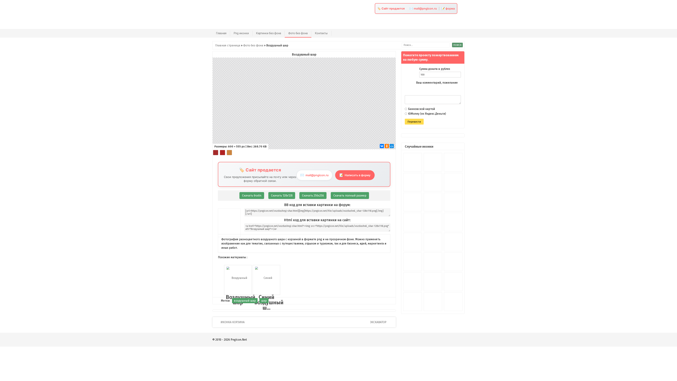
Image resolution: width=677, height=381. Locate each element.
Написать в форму (354, 175)
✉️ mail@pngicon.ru (423, 8)
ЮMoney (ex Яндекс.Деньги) (427, 113)
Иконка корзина (232, 322)
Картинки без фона (268, 33)
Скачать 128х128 (281, 195)
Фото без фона (298, 33)
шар (264, 300)
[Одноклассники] (387, 146)
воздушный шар (245, 300)
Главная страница (227, 45)
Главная (221, 33)
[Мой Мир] (392, 146)
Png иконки (241, 33)
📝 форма (448, 8)
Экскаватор (378, 322)
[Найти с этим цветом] (215, 152)
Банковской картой (421, 109)
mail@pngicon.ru (314, 175)
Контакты (321, 33)
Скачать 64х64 (251, 195)
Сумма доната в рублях (434, 69)
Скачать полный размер (349, 195)
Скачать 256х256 (313, 195)
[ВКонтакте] (382, 146)
